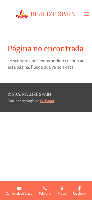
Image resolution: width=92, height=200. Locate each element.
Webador (47, 101)
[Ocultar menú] (86, 14)
